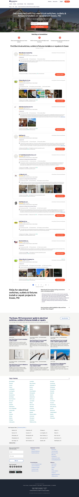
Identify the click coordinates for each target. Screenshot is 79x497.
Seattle (51, 414)
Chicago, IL (42, 430)
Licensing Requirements (56, 459)
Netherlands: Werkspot (46, 485)
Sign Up (67, 1)
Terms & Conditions (46, 490)
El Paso (51, 398)
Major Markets (13, 378)
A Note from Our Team (56, 458)
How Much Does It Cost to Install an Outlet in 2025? (18, 340)
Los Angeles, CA (43, 433)
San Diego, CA (15, 440)
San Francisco (12, 398)
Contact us (54, 472)
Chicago (11, 420)
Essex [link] (16, 6)
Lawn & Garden (20, 3)
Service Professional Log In (37, 464)
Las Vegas (32, 400)
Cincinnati (32, 416)
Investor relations (55, 470)
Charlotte (32, 408)
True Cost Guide (55, 451)
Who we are (54, 465)
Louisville (32, 381)
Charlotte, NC (29, 430)
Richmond (52, 410)
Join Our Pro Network (36, 465)
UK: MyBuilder (53, 485)
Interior (10, 3)
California (36, 488)
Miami (10, 412)
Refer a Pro (54, 454)
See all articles (65, 318)
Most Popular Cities (12, 427)
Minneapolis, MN (29, 435)
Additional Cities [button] (12, 442)
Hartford (11, 404)
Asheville (32, 406)
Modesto (11, 393)
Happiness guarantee (56, 474)
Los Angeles (12, 391)
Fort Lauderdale (12, 408)
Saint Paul (32, 395)
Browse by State (21, 427)
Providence (52, 389)
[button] (23, 67)
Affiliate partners (55, 476)
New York (32, 404)
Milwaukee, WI (15, 435)
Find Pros (33, 449)
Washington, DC (57, 440)
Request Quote (60, 74)
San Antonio (53, 404)
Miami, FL (56, 433)
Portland (52, 381)
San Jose (11, 400)
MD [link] (13, 6)
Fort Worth (52, 400)
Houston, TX (28, 433)
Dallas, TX (56, 430)
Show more (63, 116)
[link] (39, 54)
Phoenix (11, 383)
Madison (52, 416)
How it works (54, 464)
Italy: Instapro (40, 485)
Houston (52, 402)
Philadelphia (53, 385)
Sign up (16, 460)
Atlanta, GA (14, 430)
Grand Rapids (33, 391)
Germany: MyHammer (33, 485)
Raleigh (31, 412)
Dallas (51, 396)
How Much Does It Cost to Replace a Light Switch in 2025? (18, 365)
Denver (10, 402)
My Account (54, 449)
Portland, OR (29, 438)
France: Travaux (25, 485)
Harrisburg (52, 383)
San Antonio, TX (57, 438)
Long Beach (11, 389)
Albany (31, 402)
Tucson (10, 385)
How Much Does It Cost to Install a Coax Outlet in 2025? (38, 365)
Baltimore (32, 385)
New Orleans (32, 383)
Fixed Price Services (35, 452)
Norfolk (51, 408)
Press (53, 469)
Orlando (11, 414)
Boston (31, 387)
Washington (11, 406)
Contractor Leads (35, 469)
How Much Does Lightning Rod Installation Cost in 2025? (58, 364)
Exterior (14, 3)
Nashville (52, 393)
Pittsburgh (52, 387)
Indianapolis (11, 422)
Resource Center (55, 452)
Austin (51, 395)
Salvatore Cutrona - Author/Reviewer (38, 337)
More (25, 3)
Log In (61, 1)
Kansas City (32, 396)
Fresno (10, 387)
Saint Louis (32, 398)
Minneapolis (32, 393)
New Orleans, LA (43, 435)
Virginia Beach (53, 412)
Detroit (31, 389)
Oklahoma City (33, 422)
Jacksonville (11, 410)
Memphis (52, 391)
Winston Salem (33, 414)
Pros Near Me (54, 456)
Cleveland (32, 418)
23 (45, 284)
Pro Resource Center (35, 467)
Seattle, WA (42, 440)
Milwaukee (52, 418)
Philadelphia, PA (15, 438)
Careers (53, 467)
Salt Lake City (53, 406)
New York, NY (57, 435)
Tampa (10, 416)
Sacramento (12, 395)
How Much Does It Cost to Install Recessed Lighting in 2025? (38, 341)
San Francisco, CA (30, 440)
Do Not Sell (40, 488)
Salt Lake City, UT (44, 438)
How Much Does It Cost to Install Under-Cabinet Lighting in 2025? (58, 341)
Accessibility (45, 488)
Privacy (33, 488)
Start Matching (39, 27)
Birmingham (12, 381)
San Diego (11, 396)
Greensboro (32, 410)
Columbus (32, 420)
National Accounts (35, 470)
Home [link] (10, 6)
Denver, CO (14, 433)
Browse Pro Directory (36, 451)
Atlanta (10, 418)
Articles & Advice (30, 3)
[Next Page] (48, 285)
